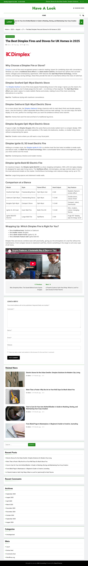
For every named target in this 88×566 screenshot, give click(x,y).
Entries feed (9, 550)
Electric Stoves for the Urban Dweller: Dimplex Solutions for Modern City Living (62, 1)
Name (9, 330)
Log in (8, 547)
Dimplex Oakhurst (31, 108)
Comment (10, 309)
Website (9, 345)
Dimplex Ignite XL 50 (34, 147)
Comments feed (10, 554)
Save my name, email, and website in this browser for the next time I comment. (31, 352)
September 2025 (11, 494)
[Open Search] (80, 15)
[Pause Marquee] (81, 22)
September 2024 (11, 519)
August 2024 (9, 522)
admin (9, 45)
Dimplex (8, 69)
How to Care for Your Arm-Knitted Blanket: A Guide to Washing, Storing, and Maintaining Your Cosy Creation (37, 465)
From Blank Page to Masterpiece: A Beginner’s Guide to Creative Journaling (52, 424)
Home (44, 15)
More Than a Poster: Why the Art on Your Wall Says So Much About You (50, 390)
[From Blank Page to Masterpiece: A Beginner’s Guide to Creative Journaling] (71, 23)
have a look (44, 8)
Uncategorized (10, 36)
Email (9, 337)
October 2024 (10, 515)
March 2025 (9, 504)
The (13, 87)
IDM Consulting (41, 563)
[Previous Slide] (80, 1)
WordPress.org (10, 557)
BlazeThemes (58, 563)
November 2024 (10, 511)
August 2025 (9, 497)
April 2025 (9, 501)
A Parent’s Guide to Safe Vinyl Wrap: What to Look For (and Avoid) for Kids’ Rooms (30, 472)
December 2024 (10, 508)
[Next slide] (83, 1)
